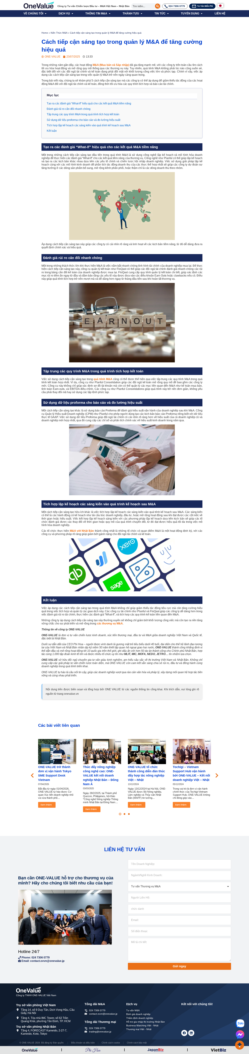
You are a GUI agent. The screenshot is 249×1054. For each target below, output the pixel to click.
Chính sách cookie (111, 1042)
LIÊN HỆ (220, 13)
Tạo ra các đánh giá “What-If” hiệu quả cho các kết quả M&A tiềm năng (89, 103)
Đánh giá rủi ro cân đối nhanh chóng (68, 108)
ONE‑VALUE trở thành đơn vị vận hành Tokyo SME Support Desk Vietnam (54, 773)
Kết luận (52, 130)
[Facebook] (184, 1033)
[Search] (157, 6)
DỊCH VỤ (64, 13)
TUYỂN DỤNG (190, 13)
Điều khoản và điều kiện (83, 1042)
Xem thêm (46, 804)
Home (45, 33)
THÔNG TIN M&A (96, 13)
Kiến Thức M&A (59, 33)
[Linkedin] (191, 1033)
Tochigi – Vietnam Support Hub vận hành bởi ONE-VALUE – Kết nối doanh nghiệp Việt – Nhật (191, 773)
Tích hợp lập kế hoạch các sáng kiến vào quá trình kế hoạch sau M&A (89, 125)
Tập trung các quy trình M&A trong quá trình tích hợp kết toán (83, 114)
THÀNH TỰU (131, 13)
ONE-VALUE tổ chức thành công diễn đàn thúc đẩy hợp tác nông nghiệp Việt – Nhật (146, 773)
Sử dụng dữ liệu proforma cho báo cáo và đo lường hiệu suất (83, 119)
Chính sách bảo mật (137, 1042)
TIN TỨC (159, 13)
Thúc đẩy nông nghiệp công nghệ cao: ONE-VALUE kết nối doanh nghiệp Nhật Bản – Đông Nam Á (100, 775)
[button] (120, 814)
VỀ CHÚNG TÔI (33, 13)
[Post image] (57, 751)
